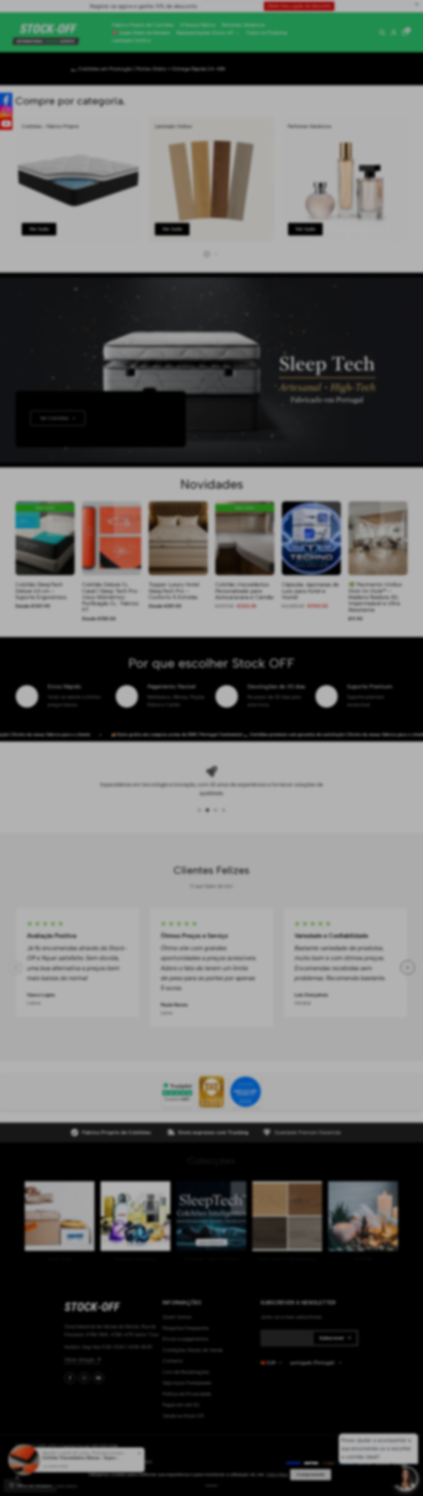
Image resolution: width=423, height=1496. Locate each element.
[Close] (267, 669)
